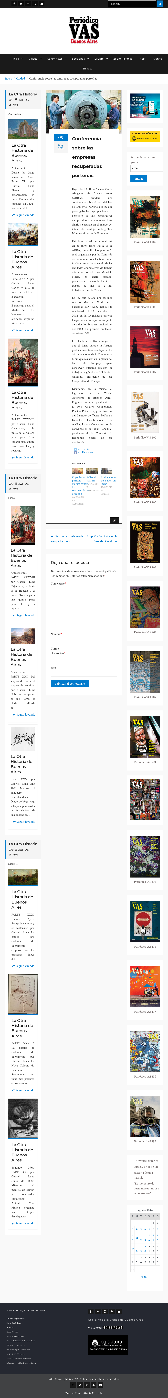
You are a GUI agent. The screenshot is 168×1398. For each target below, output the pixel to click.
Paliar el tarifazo (91, 479)
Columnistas (54, 58)
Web (53, 667)
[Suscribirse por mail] (41, 3)
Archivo (157, 58)
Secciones (78, 58)
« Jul (144, 1276)
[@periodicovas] (14, 3)
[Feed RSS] (35, 3)
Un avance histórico (146, 1160)
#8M (143, 58)
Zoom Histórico (123, 58)
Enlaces (87, 68)
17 (132, 1248)
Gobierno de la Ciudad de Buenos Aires (115, 1319)
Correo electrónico (58, 650)
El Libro (99, 58)
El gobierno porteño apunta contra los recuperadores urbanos (80, 485)
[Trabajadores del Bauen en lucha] (106, 471)
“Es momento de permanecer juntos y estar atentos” (146, 1188)
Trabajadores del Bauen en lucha (108, 480)
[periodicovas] (28, 3)
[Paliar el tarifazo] (92, 471)
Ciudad (33, 58)
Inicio (15, 58)
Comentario (58, 583)
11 (137, 1237)
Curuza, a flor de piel (146, 1166)
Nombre (56, 634)
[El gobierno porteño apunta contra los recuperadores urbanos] (77, 471)
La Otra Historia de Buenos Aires (22, 153)
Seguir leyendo (23, 215)
